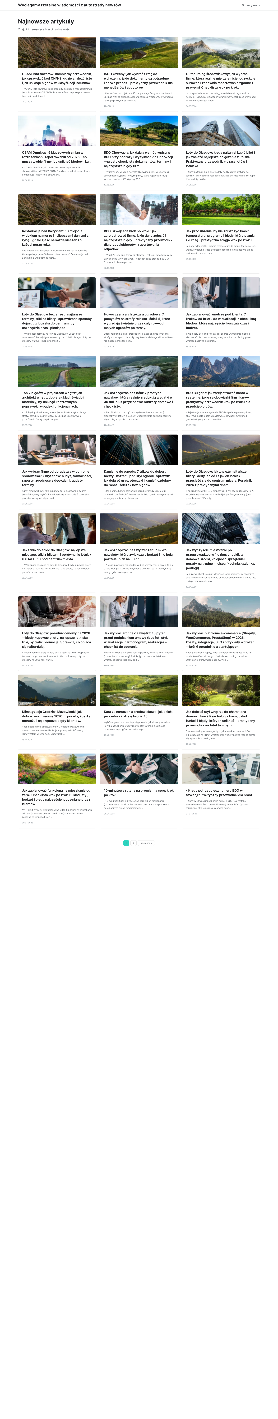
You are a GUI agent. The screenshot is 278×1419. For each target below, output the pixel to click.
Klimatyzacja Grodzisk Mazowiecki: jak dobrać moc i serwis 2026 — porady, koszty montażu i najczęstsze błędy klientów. (56, 716)
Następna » (146, 843)
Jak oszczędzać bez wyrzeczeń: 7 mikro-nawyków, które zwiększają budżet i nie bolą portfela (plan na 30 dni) (138, 554)
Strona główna (251, 5)
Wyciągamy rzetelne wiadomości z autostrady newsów (69, 5)
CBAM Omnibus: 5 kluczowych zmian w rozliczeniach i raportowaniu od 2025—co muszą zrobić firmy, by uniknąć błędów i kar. (56, 157)
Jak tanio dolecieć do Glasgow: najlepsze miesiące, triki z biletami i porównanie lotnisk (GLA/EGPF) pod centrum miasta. (56, 554)
